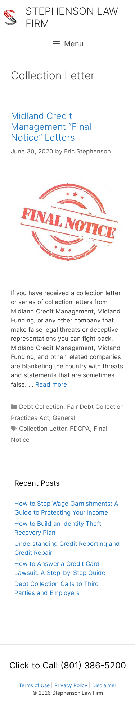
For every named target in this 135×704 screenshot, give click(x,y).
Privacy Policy (70, 685)
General (64, 417)
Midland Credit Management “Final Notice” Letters (51, 126)
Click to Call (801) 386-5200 (67, 665)
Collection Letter (42, 428)
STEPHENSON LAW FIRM (72, 17)
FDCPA (80, 428)
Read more (51, 384)
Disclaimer (104, 685)
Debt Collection (41, 406)
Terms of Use (34, 685)
